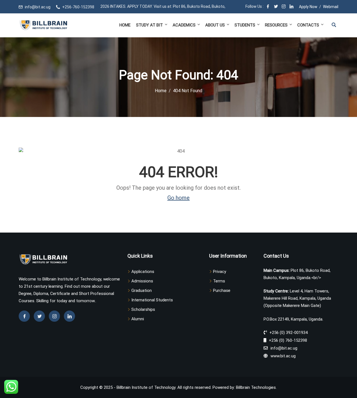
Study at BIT (149, 25)
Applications (142, 271)
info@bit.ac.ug (37, 7)
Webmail (330, 6)
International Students (152, 299)
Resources (276, 25)
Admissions (142, 281)
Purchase (221, 290)
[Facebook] (268, 7)
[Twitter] (276, 7)
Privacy (219, 271)
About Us (215, 25)
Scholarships (143, 309)
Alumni (137, 318)
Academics (184, 25)
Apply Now (308, 6)
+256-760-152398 (78, 7)
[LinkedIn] (291, 7)
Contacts (308, 25)
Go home (178, 197)
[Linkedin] (69, 316)
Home (125, 25)
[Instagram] (284, 7)
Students (245, 25)
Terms (219, 281)
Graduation (141, 290)
